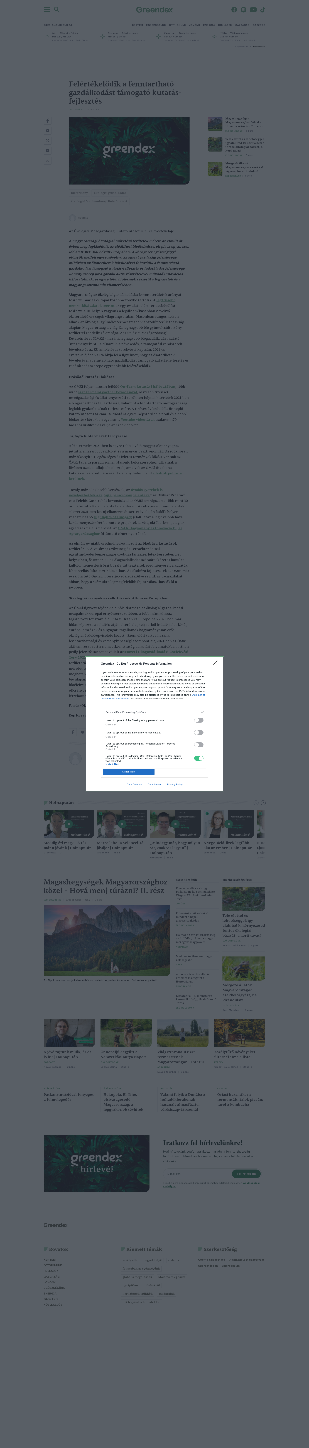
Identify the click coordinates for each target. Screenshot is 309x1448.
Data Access (154, 784)
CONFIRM (128, 771)
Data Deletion (134, 784)
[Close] (216, 664)
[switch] (198, 720)
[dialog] (154, 724)
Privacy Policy (175, 784)
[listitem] (154, 712)
